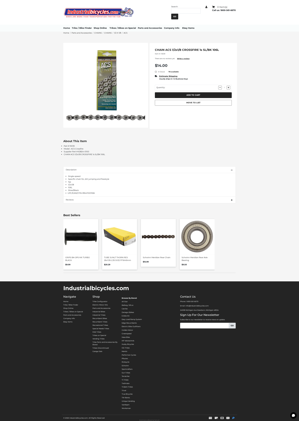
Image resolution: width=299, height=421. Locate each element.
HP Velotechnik (128, 341)
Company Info (171, 28)
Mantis (124, 351)
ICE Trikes (126, 348)
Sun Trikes (126, 373)
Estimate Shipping (168, 76)
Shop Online (100, 28)
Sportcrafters (127, 369)
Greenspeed (126, 334)
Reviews (70, 200)
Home (66, 28)
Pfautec (125, 358)
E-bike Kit (126, 316)
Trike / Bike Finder (82, 28)
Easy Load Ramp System (132, 319)
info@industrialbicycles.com (197, 306)
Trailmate (125, 383)
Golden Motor (127, 330)
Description (71, 170)
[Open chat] (293, 415)
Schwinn (125, 366)
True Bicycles (127, 394)
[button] (206, 7)
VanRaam (126, 405)
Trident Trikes (127, 387)
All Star (125, 302)
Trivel (124, 390)
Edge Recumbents (129, 323)
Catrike (125, 309)
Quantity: (160, 87)
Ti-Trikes (125, 380)
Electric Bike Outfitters (131, 326)
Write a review (183, 59)
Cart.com (157, 420)
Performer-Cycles (129, 355)
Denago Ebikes (128, 312)
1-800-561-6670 (192, 301)
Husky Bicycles (128, 344)
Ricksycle (125, 362)
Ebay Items (188, 28)
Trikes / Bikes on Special (123, 28)
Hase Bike (126, 337)
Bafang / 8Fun (127, 305)
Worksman (126, 408)
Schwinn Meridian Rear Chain (156, 257)
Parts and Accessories (150, 28)
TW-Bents (126, 398)
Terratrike (125, 376)
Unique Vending (128, 401)
